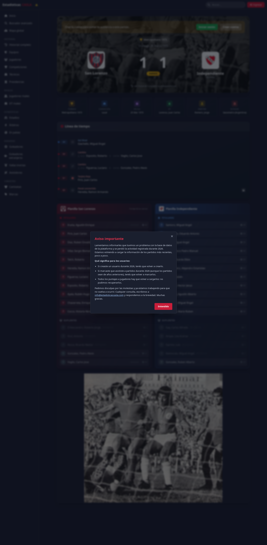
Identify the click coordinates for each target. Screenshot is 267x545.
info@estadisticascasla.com (109, 295)
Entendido (163, 306)
